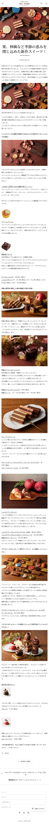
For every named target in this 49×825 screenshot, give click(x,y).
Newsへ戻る (26, 761)
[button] (41, 3)
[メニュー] (2, 3)
